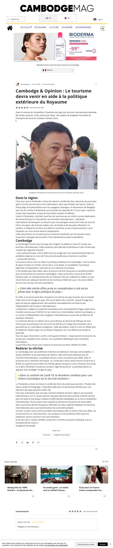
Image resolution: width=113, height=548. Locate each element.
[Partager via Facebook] (17, 442)
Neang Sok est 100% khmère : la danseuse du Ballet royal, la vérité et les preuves (19, 489)
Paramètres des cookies (86, 544)
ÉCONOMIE (40, 27)
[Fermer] (110, 544)
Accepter (103, 544)
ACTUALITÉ (26, 27)
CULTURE (54, 27)
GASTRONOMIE (83, 27)
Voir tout (105, 461)
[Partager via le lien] (33, 442)
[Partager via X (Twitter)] (22, 442)
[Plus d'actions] (96, 84)
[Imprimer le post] (38, 442)
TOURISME (67, 27)
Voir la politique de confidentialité (56, 545)
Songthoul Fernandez (62, 435)
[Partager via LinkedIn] (27, 442)
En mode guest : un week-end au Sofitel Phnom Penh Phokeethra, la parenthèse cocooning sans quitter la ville (56, 489)
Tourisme (46, 435)
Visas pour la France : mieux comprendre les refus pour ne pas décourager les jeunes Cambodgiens (90, 489)
